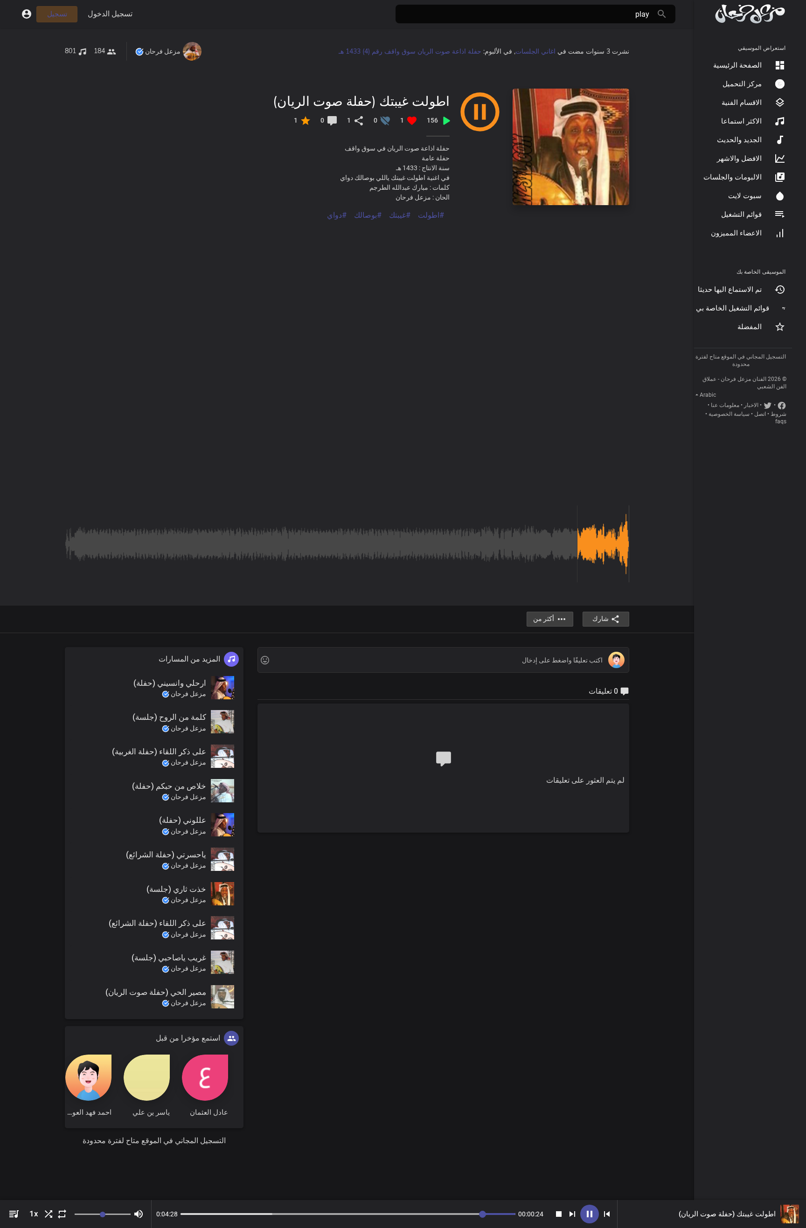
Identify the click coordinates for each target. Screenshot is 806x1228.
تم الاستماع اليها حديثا (730, 289)
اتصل (760, 414)
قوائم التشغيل (741, 214)
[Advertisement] (349, 286)
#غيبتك (399, 215)
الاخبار (751, 405)
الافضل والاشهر (739, 158)
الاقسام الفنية (742, 102)
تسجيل (57, 14)
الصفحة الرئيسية (737, 65)
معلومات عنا (725, 405)
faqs (780, 421)
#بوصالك (368, 215)
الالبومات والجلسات (732, 177)
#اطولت (431, 215)
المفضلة (749, 327)
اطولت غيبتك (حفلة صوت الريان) (361, 101)
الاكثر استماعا (741, 121)
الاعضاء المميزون (736, 233)
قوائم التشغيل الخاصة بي (732, 308)
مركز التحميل (742, 84)
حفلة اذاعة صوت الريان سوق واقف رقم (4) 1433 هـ (410, 51)
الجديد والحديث (739, 140)
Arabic (708, 395)
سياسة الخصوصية (729, 414)
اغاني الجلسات (535, 51)
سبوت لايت (745, 196)
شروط (778, 414)
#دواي (337, 215)
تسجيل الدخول (110, 13)
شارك (600, 618)
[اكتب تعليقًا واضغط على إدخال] (443, 660)
